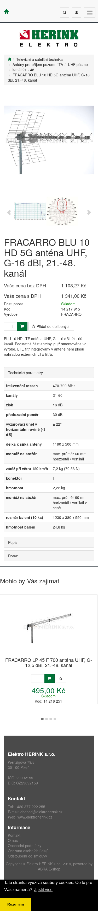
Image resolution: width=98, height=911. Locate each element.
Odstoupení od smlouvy (27, 856)
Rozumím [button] (15, 904)
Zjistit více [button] (43, 889)
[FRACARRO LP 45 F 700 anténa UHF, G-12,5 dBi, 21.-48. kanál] (48, 626)
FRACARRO (71, 314)
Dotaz (13, 555)
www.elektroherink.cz (35, 817)
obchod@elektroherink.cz (41, 811)
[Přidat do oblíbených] (61, 678)
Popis (12, 542)
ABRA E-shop (49, 869)
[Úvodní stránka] (9, 59)
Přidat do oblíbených (53, 326)
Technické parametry (25, 372)
